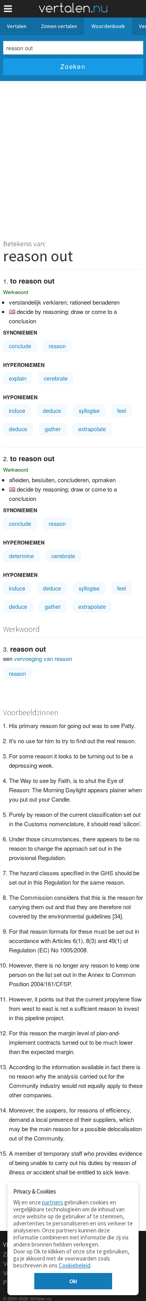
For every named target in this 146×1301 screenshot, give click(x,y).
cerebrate (56, 378)
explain (17, 378)
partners (52, 1202)
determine (21, 556)
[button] (8, 9)
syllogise (89, 410)
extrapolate (92, 429)
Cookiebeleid (74, 1265)
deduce (52, 410)
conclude (20, 346)
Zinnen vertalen (59, 26)
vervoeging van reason (43, 658)
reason (57, 346)
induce (17, 410)
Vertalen (16, 26)
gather (53, 429)
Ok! (73, 1281)
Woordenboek (108, 26)
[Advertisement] (73, 158)
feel (121, 410)
